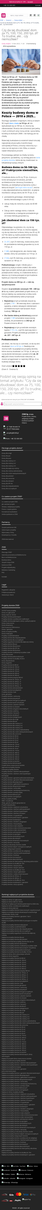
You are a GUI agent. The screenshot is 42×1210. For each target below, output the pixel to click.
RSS (8, 1166)
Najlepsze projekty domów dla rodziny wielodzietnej (19, 1021)
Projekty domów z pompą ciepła (12, 792)
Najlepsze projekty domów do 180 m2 (14, 1044)
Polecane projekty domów (10, 769)
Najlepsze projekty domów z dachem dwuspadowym (19, 1063)
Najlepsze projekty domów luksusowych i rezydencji (19, 948)
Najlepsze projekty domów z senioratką (15, 1081)
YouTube (22, 1166)
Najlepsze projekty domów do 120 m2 (14, 962)
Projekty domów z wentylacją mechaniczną (16, 790)
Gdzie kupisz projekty (9, 530)
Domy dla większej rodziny (10, 468)
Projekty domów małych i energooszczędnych (16, 847)
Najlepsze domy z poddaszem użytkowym (15, 906)
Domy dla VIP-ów (7, 483)
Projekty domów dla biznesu (11, 650)
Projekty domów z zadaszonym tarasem (15, 874)
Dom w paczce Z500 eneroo (11, 627)
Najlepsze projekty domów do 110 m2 (14, 1042)
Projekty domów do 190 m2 (10, 746)
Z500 (1, 20)
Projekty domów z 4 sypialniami (12, 815)
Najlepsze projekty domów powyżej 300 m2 (16, 971)
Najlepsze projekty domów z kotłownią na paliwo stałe (19, 946)
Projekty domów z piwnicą (10, 711)
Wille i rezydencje (7, 801)
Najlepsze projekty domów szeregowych (15, 1090)
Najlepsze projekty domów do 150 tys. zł (15, 973)
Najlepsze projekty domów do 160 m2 (14, 1050)
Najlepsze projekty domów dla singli (13, 1010)
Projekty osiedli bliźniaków (10, 636)
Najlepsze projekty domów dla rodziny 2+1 (15, 1015)
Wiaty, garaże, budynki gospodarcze (13, 803)
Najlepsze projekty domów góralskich (14, 985)
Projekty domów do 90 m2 (10, 736)
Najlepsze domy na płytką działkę (12, 1092)
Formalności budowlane (9, 512)
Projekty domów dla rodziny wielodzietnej (15, 730)
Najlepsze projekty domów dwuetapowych (16, 1075)
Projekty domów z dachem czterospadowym (16, 774)
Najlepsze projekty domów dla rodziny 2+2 (15, 1017)
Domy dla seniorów (8, 478)
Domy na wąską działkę (9, 631)
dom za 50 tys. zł (16, 346)
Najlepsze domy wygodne (10, 956)
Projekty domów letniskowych (11, 763)
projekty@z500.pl (13, 433)
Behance (28, 1174)
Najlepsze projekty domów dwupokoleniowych (17, 1079)
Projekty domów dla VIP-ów (10, 648)
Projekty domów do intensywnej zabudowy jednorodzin (20, 861)
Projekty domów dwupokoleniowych (13, 786)
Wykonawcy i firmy (8, 532)
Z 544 (6, 258)
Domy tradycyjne (7, 633)
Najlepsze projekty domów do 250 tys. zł (15, 977)
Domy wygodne (7, 663)
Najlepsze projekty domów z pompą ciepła (15, 1086)
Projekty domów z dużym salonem (13, 868)
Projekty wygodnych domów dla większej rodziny (18, 642)
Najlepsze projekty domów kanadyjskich (15, 981)
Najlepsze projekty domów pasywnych (14, 989)
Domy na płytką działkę (9, 799)
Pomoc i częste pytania (9, 509)
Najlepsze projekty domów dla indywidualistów (17, 929)
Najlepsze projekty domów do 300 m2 (14, 969)
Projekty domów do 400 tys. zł (11, 878)
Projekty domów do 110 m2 (10, 751)
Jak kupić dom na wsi (23, 187)
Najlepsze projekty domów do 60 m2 (13, 1033)
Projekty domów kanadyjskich (11, 690)
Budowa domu (6, 560)
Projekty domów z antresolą (11, 696)
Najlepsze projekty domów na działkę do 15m (16, 1153)
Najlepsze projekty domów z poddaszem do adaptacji (19, 1138)
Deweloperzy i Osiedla (9, 535)
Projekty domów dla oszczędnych (12, 640)
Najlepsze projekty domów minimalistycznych (16, 1123)
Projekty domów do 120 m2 (10, 669)
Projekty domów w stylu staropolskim (14, 830)
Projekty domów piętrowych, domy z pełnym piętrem (19, 621)
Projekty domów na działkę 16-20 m (13, 659)
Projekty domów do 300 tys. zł (11, 686)
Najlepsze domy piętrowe (10, 908)
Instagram (29, 1178)
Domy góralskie (7, 694)
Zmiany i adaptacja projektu (11, 507)
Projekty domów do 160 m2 (10, 759)
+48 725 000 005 (16, 439)
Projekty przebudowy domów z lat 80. (14, 845)
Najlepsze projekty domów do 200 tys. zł (15, 975)
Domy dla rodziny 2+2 (9, 463)
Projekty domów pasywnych (11, 698)
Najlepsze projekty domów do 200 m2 (14, 967)
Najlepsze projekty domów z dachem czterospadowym (19, 1065)
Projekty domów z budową (10, 855)
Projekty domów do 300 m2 (10, 675)
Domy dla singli (7, 453)
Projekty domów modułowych (11, 820)
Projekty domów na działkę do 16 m (13, 880)
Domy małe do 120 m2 (9, 615)
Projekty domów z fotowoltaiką (12, 824)
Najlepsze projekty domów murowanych (15, 1144)
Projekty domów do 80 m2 (10, 665)
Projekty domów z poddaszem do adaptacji (16, 851)
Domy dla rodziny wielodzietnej (12, 471)
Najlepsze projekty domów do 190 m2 (14, 1038)
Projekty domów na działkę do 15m (13, 863)
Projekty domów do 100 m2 (10, 667)
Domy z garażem (7, 629)
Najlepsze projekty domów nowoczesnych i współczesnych (21, 910)
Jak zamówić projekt (8, 504)
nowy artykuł (6, 44)
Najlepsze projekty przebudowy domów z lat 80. (17, 1132)
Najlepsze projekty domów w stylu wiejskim (16, 1113)
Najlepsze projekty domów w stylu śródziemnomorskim (20, 1115)
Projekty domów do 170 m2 (10, 744)
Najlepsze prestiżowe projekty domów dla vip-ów (18, 941)
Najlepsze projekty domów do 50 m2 (13, 1031)
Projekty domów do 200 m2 (10, 673)
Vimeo (36, 1166)
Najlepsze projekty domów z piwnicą (13, 1002)
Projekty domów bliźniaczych (11, 794)
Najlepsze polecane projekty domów (14, 1061)
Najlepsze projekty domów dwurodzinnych (16, 1146)
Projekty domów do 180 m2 (10, 753)
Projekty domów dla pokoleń (11, 646)
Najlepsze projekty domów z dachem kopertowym (18, 1098)
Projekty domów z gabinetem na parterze (15, 784)
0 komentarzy (31, 44)
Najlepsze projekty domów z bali (12, 983)
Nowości (8, 20)
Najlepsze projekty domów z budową (14, 1142)
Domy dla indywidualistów (10, 486)
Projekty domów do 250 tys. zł (11, 684)
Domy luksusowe (7, 654)
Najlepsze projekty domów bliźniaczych (14, 1088)
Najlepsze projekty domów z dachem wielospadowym (19, 1096)
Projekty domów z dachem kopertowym (14, 811)
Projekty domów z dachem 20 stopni (13, 813)
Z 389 (13, 318)
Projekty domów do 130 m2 (10, 755)
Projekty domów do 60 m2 (10, 742)
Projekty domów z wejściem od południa (15, 807)
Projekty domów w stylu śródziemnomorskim (16, 828)
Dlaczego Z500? (7, 552)
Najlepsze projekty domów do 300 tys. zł (15, 979)
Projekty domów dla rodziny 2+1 (12, 723)
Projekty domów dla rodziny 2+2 (12, 725)
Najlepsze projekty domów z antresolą (14, 987)
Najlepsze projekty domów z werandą (14, 1130)
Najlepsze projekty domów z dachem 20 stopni (17, 1100)
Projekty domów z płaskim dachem (13, 705)
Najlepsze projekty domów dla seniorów (15, 1025)
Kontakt (4, 577)
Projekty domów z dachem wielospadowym (16, 809)
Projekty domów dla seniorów (11, 734)
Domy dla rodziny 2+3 (9, 466)
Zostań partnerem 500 (9, 527)
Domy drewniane (7, 625)
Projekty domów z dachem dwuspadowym (15, 771)
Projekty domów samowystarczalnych (14, 832)
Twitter (13, 1174)
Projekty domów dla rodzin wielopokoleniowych (17, 732)
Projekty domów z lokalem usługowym (14, 822)
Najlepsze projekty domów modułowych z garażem (18, 1155)
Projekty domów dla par (9, 644)
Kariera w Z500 (6, 565)
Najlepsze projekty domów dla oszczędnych (16, 931)
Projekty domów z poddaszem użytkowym (15, 619)
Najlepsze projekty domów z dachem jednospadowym (19, 1140)
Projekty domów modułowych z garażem (15, 882)
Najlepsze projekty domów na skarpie (14, 998)
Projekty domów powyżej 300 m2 (12, 677)
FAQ (3, 572)
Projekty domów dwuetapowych (12, 782)
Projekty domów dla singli (10, 719)
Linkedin (12, 1178)
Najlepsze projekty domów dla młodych (14, 1125)
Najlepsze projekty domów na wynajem (14, 1121)
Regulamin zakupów (8, 590)
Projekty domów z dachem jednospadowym (16, 853)
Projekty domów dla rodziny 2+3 (12, 728)
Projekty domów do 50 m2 (10, 740)
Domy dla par (6, 456)
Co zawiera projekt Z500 (9, 502)
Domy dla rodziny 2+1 (9, 461)
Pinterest (30, 1170)
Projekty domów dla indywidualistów (14, 638)
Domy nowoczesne (8, 623)
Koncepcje (5, 776)
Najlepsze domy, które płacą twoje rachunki (16, 954)
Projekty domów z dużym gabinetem (13, 872)
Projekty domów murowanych (11, 857)
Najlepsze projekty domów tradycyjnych (15, 925)
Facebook (14, 1170)
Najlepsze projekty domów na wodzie (14, 1052)
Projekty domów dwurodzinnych (12, 859)
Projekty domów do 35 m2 (10, 738)
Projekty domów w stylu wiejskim (12, 826)
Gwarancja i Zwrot (8, 595)
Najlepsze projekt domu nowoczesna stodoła (16, 1059)
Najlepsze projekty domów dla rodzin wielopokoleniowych (21, 1023)
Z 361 (13, 303)
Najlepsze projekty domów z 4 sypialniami (15, 1102)
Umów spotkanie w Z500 (10, 514)
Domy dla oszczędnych (9, 488)
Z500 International (8, 539)
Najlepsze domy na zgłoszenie (12, 900)
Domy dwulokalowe (8, 661)
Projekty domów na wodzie (10, 761)
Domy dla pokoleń (8, 476)
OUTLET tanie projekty (9, 611)
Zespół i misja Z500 (8, 562)
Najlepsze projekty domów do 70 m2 (13, 1040)
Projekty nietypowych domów (11, 849)
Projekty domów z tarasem (10, 713)
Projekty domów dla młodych (11, 838)
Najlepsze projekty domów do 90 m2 (13, 1027)
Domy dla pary (6, 458)
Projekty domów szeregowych (11, 797)
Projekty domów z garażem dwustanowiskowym (17, 780)
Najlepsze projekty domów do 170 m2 (14, 1035)
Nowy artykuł (18, 20)
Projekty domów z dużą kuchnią (12, 866)
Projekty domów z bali (9, 692)
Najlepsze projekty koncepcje (11, 1067)
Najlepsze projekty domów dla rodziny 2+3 (15, 1019)
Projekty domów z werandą (10, 843)
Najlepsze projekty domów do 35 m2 (13, 1029)
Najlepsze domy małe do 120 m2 (12, 902)
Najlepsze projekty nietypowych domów (15, 1136)
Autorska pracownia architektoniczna (14, 555)
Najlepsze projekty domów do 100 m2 (14, 960)
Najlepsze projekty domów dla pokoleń (14, 939)
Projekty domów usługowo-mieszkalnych (15, 709)
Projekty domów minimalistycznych (13, 836)
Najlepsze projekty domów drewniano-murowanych (19, 1127)
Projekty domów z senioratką (11, 788)
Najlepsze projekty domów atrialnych (14, 1006)
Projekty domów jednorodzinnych (13, 657)
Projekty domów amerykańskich (12, 688)
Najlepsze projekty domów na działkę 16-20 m (16, 952)
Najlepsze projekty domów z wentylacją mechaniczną (19, 1084)
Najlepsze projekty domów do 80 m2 (13, 958)
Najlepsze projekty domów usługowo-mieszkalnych (18, 1000)
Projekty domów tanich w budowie (13, 703)
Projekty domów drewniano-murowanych (15, 840)
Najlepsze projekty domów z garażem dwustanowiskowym (21, 1073)
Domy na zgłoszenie (8, 613)
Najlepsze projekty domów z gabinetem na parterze (19, 1077)
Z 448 (6, 251)
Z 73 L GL (13, 330)
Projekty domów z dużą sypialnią (12, 884)
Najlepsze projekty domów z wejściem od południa (18, 1094)
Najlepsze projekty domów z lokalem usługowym (17, 1109)
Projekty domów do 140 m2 (10, 757)
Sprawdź (30, 2)
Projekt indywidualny (8, 567)
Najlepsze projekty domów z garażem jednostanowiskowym (14, 1070)
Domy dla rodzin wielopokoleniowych (14, 473)
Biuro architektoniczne (9, 557)
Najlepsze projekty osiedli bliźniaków (14, 927)
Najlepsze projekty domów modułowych (15, 1107)
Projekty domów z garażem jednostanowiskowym (18, 778)
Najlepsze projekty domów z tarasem (14, 1004)
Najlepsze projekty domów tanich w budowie (16, 994)
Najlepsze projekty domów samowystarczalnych (17, 1119)
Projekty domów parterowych (11, 617)
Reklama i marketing (8, 570)
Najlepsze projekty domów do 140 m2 (14, 1048)
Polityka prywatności (8, 592)
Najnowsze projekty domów (11, 767)
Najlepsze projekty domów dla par (13, 937)
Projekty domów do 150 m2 (10, 671)
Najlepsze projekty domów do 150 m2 (14, 964)
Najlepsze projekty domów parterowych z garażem (18, 1104)
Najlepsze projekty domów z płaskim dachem (16, 996)
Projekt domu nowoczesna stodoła (13, 765)
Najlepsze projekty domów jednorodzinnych (16, 950)
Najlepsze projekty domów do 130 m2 (14, 1046)
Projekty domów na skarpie (11, 707)
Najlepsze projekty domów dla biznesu (14, 943)
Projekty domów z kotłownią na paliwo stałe (16, 652)
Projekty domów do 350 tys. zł (11, 876)
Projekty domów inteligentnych (12, 717)
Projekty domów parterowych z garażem (15, 817)
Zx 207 (7, 242)
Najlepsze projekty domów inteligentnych (15, 1008)
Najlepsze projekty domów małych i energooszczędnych (20, 1134)
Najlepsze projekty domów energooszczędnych (17, 992)
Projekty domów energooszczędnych (14, 700)
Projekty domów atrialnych (10, 715)
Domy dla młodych (8, 481)
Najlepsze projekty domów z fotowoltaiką (15, 1111)
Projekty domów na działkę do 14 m (13, 870)
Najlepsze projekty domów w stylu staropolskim (17, 1117)
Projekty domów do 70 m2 (10, 748)
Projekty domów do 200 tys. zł (11, 682)
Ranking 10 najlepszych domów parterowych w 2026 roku (20, 904)
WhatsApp (14, 1182)
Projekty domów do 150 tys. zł (11, 679)
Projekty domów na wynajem (11, 834)
